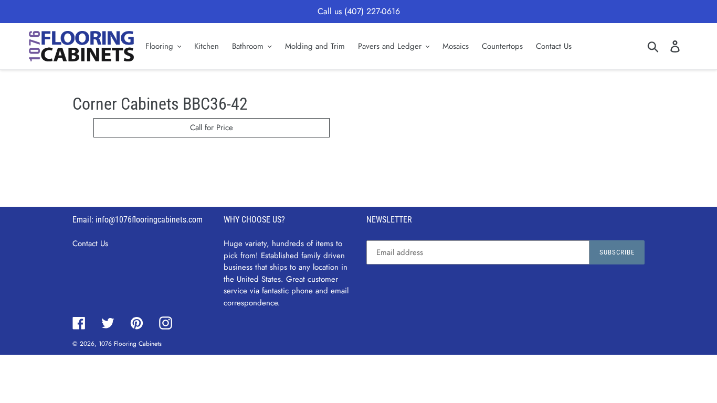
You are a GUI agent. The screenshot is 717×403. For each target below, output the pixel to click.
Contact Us (90, 243)
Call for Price (211, 127)
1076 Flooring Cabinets (130, 343)
